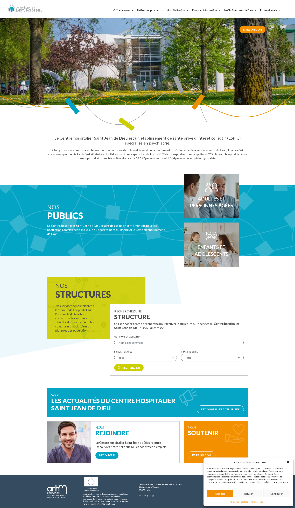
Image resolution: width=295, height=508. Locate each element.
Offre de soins (121, 10)
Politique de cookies (239, 501)
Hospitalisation (176, 10)
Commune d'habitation (127, 337)
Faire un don (252, 29)
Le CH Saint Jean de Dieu (238, 10)
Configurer (276, 493)
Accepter (220, 493)
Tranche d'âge (189, 352)
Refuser (248, 493)
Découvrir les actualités (220, 409)
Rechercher (131, 367)
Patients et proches (148, 10)
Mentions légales (257, 501)
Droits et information (204, 10)
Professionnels (268, 10)
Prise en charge (123, 352)
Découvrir (107, 455)
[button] (288, 462)
